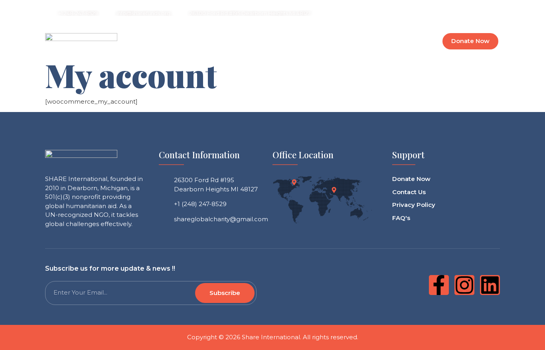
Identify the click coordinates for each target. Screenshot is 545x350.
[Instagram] (444, 12)
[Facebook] (415, 12)
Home (176, 41)
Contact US (380, 41)
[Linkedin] (472, 12)
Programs (303, 41)
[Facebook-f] (439, 285)
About (235, 41)
